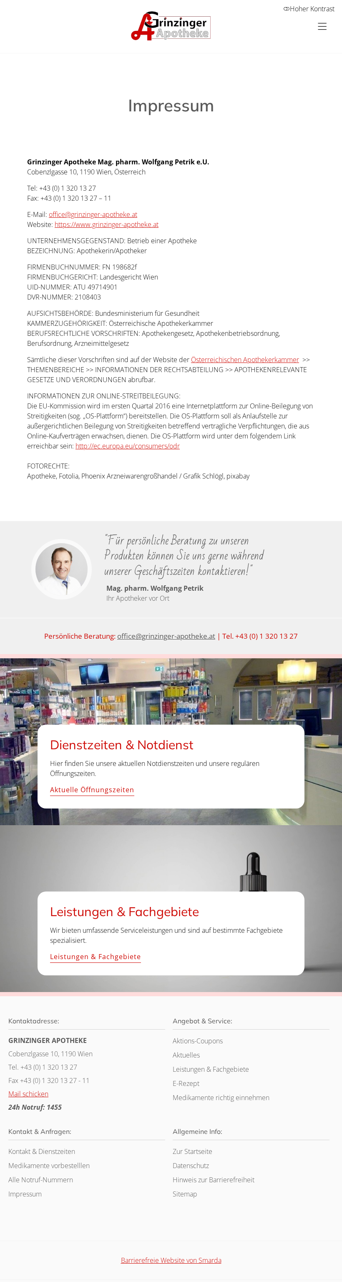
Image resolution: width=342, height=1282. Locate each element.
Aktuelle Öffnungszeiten (92, 790)
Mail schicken (28, 1093)
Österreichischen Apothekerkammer (245, 359)
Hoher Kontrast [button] (312, 8)
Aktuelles (186, 1055)
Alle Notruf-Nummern (40, 1179)
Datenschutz (191, 1165)
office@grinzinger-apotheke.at (93, 214)
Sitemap (185, 1194)
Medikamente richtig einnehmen (221, 1097)
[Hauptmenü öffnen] (322, 26)
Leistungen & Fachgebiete (95, 957)
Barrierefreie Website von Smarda (171, 1260)
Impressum (25, 1194)
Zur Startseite (192, 1151)
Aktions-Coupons (198, 1040)
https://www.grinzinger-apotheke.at (106, 224)
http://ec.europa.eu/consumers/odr (127, 446)
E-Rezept (186, 1083)
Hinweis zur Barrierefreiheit (213, 1179)
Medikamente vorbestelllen (49, 1165)
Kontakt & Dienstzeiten (41, 1151)
